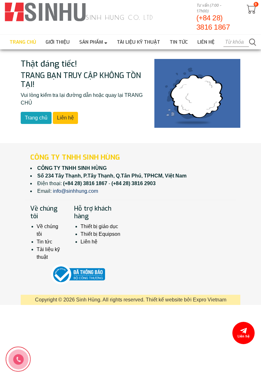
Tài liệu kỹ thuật (138, 42)
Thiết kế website (164, 299)
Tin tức (179, 42)
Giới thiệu (58, 42)
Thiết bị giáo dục (99, 226)
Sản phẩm (91, 42)
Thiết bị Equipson (100, 234)
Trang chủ (23, 42)
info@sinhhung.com (75, 191)
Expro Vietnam (209, 299)
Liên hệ (206, 42)
